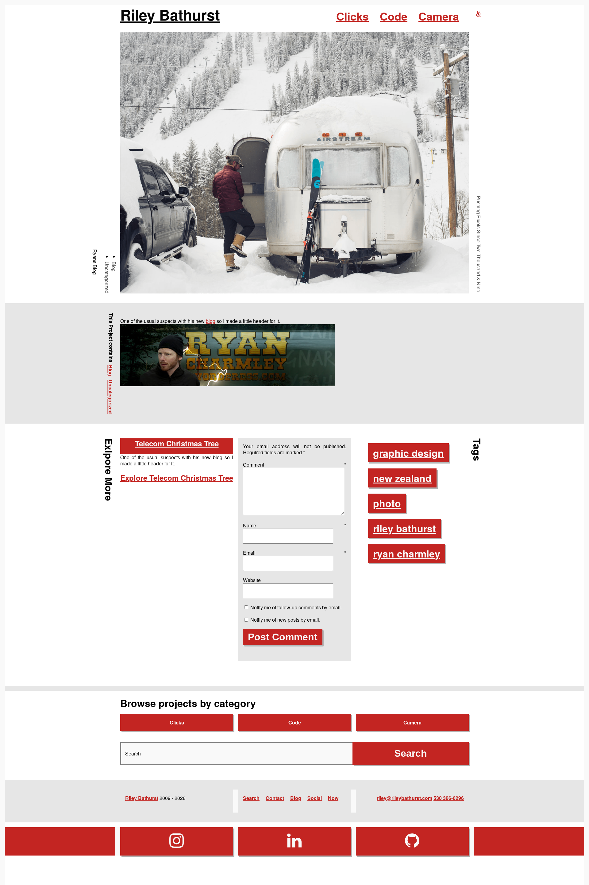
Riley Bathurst (170, 15)
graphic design (408, 453)
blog (210, 320)
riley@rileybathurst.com (404, 798)
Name (294, 525)
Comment (294, 464)
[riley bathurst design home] (478, 14)
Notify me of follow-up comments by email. (296, 607)
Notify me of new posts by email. (285, 619)
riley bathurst (404, 528)
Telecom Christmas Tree (177, 443)
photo (387, 503)
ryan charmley (406, 553)
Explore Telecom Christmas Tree (176, 477)
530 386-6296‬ (448, 798)
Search (251, 798)
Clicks (352, 16)
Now (333, 798)
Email (294, 552)
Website (252, 580)
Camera (438, 16)
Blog (113, 267)
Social (314, 798)
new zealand (402, 478)
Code (393, 16)
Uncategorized (106, 277)
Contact (275, 798)
